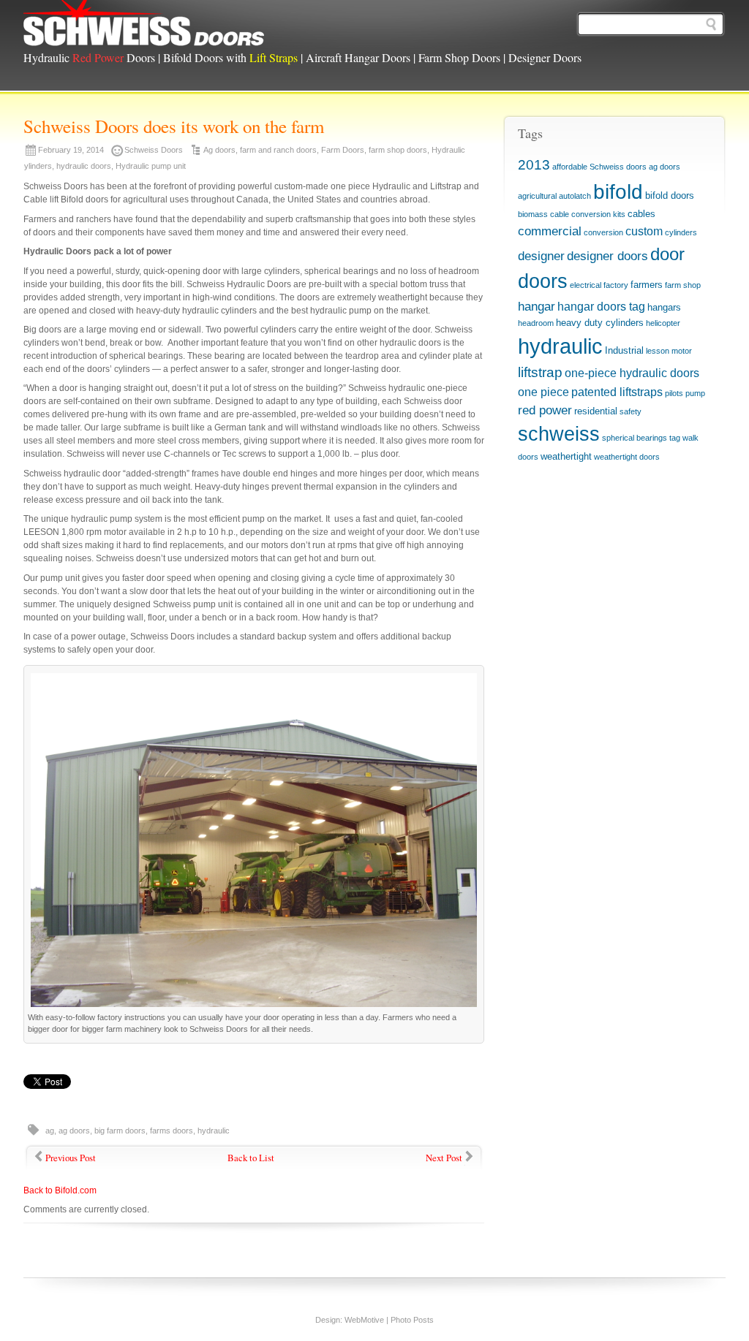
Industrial (624, 350)
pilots (674, 393)
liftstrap (540, 372)
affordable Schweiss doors (599, 166)
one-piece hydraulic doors (632, 373)
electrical (585, 285)
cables (641, 213)
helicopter (663, 323)
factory (615, 285)
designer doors (607, 255)
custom (644, 231)
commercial (549, 231)
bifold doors (669, 195)
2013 (534, 164)
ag (49, 1130)
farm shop (683, 285)
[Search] (711, 24)
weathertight (566, 456)
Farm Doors (342, 149)
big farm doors (120, 1130)
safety (630, 411)
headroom (536, 323)
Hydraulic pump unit (151, 166)
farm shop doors (398, 149)
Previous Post (70, 1157)
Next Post (444, 1157)
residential (595, 411)
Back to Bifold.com (60, 1190)
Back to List (250, 1157)
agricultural (537, 195)
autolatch (575, 195)
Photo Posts (412, 1319)
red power (545, 410)
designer (541, 255)
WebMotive (364, 1319)
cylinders (681, 232)
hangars (664, 307)
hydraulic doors (83, 166)
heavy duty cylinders (600, 322)
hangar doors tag (601, 306)
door (667, 254)
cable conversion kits (587, 214)
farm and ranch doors (278, 149)
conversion (603, 232)
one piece (543, 392)
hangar (536, 306)
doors (543, 281)
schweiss (559, 434)
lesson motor (669, 350)
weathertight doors (627, 456)
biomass (533, 214)
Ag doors (219, 149)
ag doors (74, 1130)
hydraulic (213, 1130)
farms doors (171, 1130)
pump (695, 393)
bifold (618, 191)
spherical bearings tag (641, 437)
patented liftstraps (617, 392)
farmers (647, 284)
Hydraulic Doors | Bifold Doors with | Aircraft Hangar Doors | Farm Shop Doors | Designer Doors (302, 57)
